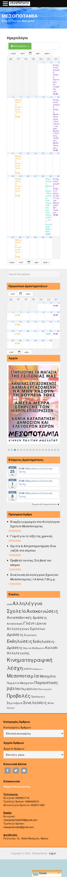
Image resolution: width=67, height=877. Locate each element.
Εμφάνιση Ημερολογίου (44, 504)
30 (51, 237)
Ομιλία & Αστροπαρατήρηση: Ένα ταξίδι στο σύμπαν (33, 548)
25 (13, 237)
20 (28, 176)
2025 (46, 53)
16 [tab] (55, 450)
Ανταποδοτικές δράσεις (27, 617)
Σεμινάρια (15, 703)
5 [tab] (21, 450)
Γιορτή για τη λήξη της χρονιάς (31, 536)
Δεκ (38, 53)
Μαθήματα (37, 669)
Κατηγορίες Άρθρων (17, 727)
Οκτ (22, 53)
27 (28, 237)
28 (35, 237)
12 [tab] (43, 450)
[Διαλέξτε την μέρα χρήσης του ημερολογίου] (30, 53)
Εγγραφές (30, 635)
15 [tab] (52, 450)
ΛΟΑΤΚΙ (27, 668)
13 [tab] (46, 450)
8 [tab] (30, 450)
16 (51, 153)
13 (28, 153)
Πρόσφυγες (38, 696)
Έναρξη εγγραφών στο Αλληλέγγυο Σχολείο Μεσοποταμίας (35, 524)
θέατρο (10, 707)
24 (58, 176)
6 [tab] (24, 450)
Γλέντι (29, 623)
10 (58, 97)
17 (58, 153)
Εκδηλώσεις (19, 641)
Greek (42, 873)
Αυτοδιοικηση (15, 623)
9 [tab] (33, 450)
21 (35, 176)
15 (43, 153)
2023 (13, 53)
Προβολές (18, 695)
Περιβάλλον (29, 689)
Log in (52, 853)
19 (20, 176)
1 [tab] (9, 450)
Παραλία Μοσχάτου (20, 683)
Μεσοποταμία (23, 675)
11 (13, 153)
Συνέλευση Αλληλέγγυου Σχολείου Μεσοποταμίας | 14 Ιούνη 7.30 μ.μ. (34, 577)
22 (43, 176)
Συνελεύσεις (35, 702)
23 (51, 176)
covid (9, 604)
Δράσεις (15, 634)
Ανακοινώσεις (42, 610)
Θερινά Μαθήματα (33, 648)
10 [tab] (37, 450)
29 (43, 237)
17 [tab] (58, 450)
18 (13, 176)
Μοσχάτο (48, 675)
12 (20, 153)
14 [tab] (49, 450)
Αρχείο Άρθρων (13, 749)
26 (20, 237)
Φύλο (50, 703)
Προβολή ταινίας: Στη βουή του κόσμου (30, 562)
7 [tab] (27, 450)
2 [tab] (12, 450)
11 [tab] (40, 450)
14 (35, 153)
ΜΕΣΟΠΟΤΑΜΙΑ (20, 16)
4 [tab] (18, 450)
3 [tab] (15, 450)
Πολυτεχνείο (45, 689)
